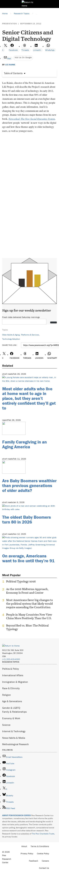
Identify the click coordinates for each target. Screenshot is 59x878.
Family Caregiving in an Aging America (24, 444)
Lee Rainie (10, 64)
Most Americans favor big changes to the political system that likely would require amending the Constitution (29, 603)
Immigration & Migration (15, 681)
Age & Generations (12, 701)
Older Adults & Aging (11, 334)
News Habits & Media (13, 737)
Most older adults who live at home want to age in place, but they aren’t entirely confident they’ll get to (29, 398)
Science (6, 724)
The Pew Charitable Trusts (43, 833)
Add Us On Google (23, 57)
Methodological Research (15, 744)
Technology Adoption (11, 339)
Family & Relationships (14, 711)
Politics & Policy (10, 668)
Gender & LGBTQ (11, 707)
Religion (6, 694)
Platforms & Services (30, 334)
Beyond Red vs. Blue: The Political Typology (27, 627)
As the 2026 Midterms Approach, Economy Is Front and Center (27, 590)
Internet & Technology (13, 731)
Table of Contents (13, 73)
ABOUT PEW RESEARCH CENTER (16, 815)
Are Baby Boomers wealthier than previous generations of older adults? (29, 485)
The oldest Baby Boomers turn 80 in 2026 (26, 519)
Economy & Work (11, 718)
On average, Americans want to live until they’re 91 (28, 558)
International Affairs (12, 675)
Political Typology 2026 (21, 581)
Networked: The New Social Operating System (31, 118)
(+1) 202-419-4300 (11, 659)
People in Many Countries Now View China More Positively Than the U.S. (29, 616)
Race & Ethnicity (11, 688)
